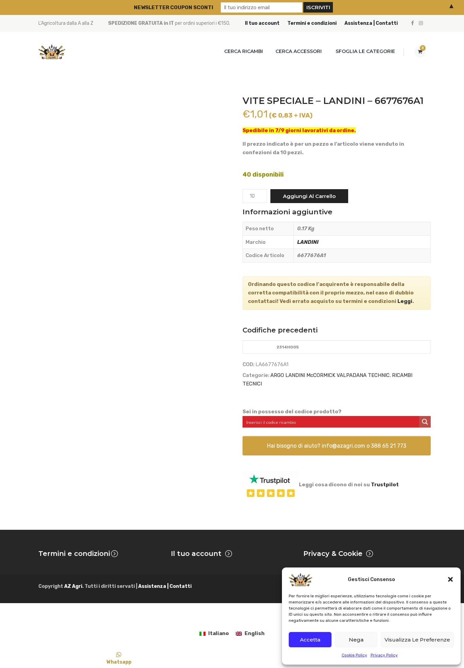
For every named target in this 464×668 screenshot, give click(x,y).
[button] (450, 579)
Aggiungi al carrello (309, 196)
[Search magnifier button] (425, 422)
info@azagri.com (343, 446)
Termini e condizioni (312, 23)
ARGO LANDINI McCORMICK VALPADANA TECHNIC (330, 375)
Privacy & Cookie (332, 553)
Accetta (310, 639)
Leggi (404, 301)
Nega (356, 639)
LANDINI (308, 242)
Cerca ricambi (243, 51)
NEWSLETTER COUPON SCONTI (173, 7)
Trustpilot (385, 485)
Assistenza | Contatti (371, 23)
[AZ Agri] (52, 51)
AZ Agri (73, 586)
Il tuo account (262, 23)
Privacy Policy (384, 655)
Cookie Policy (354, 655)
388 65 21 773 (388, 446)
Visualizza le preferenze (417, 639)
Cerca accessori (298, 51)
